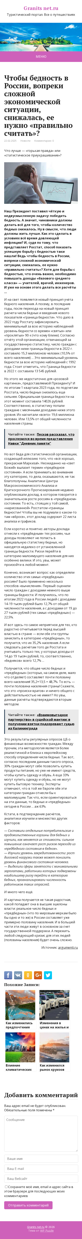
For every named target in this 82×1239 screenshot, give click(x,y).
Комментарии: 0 (44, 140)
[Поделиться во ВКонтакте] (18, 975)
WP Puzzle (47, 1230)
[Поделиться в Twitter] (48, 975)
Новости (25, 140)
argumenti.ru (68, 947)
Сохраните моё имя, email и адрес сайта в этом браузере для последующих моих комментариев (38, 1191)
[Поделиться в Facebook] (8, 975)
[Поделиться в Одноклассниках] (28, 975)
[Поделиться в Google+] (38, 975)
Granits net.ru (41, 8)
